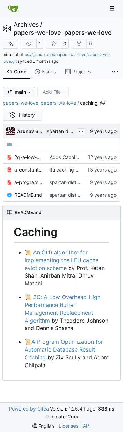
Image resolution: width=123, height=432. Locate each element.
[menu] (43, 426)
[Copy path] (102, 103)
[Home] (13, 8)
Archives (26, 24)
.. (15, 144)
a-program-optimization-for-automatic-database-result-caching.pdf (28, 182)
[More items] (114, 72)
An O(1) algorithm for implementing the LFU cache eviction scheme (61, 260)
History (27, 115)
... (81, 130)
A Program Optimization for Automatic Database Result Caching (64, 349)
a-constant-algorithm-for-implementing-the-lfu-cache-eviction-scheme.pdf (28, 170)
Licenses (68, 426)
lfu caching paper (69, 170)
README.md (28, 195)
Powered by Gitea (29, 409)
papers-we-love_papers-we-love (63, 32)
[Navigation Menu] (113, 8)
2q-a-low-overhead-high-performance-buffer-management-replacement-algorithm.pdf (28, 157)
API (87, 426)
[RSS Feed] (10, 44)
